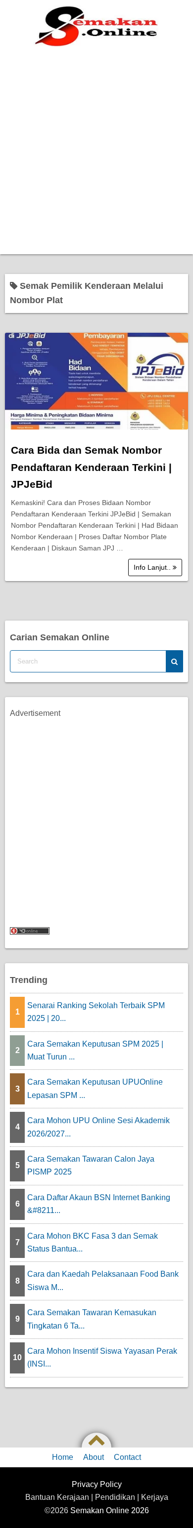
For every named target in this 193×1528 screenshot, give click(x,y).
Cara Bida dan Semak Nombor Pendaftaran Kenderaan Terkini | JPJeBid (91, 467)
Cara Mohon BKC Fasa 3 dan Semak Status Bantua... (92, 1242)
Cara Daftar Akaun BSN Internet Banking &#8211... (98, 1204)
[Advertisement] (96, 153)
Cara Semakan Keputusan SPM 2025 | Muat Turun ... (95, 1050)
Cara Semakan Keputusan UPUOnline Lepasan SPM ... (95, 1088)
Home (62, 1457)
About (93, 1457)
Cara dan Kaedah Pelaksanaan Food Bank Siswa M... (103, 1280)
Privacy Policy (97, 1484)
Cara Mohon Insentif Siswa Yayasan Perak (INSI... (102, 1357)
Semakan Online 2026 (109, 1510)
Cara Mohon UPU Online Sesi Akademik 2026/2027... (98, 1126)
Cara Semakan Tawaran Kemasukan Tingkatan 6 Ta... (91, 1319)
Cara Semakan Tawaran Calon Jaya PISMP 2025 (90, 1165)
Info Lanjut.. (153, 567)
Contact (127, 1457)
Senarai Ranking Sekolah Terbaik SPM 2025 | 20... (96, 1011)
